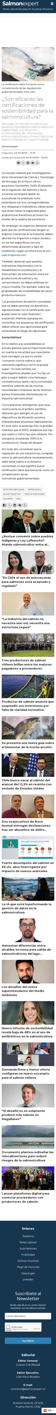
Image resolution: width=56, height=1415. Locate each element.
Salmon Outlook (28, 1261)
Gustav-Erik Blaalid (28, 1364)
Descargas (28, 1273)
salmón (8, 499)
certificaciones (34, 494)
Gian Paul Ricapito (28, 1376)
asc (18, 499)
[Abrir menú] (52, 3)
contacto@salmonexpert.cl (28, 1388)
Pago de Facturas (28, 1267)
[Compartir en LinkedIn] (28, 163)
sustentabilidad (13, 489)
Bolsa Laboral (10, 9)
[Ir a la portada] (24, 3)
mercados (34, 489)
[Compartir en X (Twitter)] (23, 163)
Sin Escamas (35, 9)
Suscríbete (28, 1340)
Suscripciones (28, 1249)
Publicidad (28, 1255)
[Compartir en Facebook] (18, 163)
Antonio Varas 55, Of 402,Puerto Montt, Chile (28, 1404)
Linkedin (28, 1280)
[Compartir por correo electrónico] (32, 163)
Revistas (23, 9)
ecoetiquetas (12, 494)
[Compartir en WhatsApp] (37, 163)
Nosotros (47, 9)
